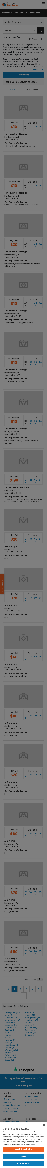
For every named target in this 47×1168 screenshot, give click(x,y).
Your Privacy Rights (23, 1149)
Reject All (23, 1156)
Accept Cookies (23, 1163)
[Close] (44, 1125)
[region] (23, 1145)
